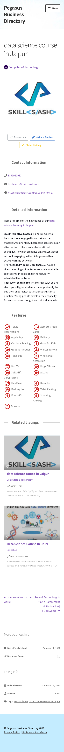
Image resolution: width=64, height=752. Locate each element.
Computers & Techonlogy (20, 479)
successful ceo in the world (18, 599)
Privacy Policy (12, 732)
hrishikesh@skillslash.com (23, 184)
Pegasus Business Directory (14, 14)
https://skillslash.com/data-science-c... (30, 192)
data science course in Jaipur (28, 474)
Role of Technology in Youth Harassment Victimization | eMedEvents (47, 603)
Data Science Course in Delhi (27, 544)
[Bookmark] (7, 466)
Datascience (21, 701)
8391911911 (15, 175)
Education (12, 549)
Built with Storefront (34, 732)
